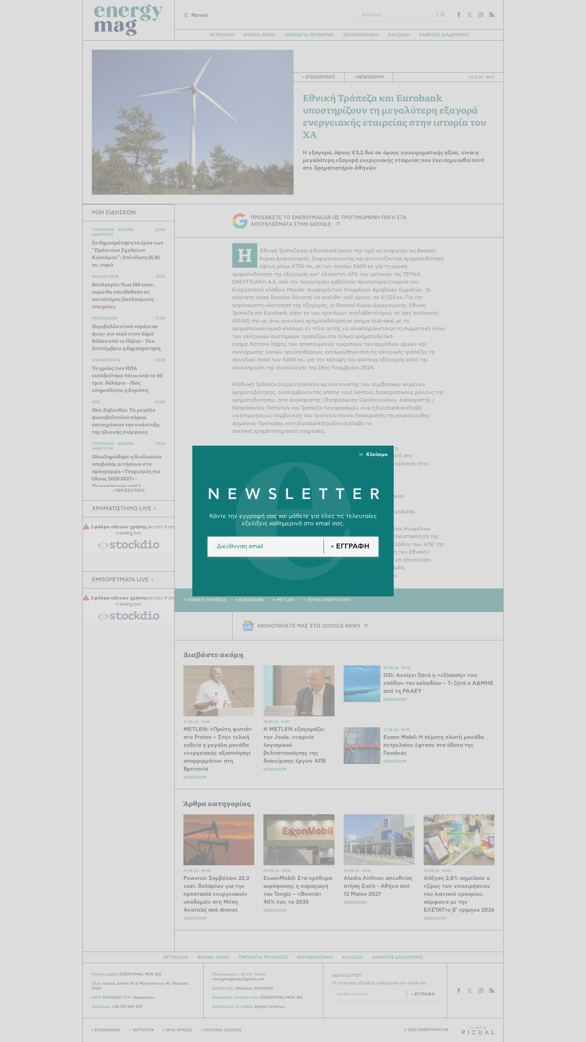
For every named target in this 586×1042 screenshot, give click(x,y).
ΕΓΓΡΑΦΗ (352, 546)
